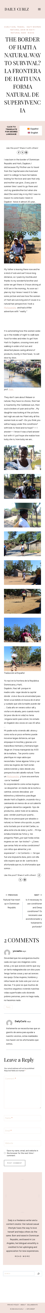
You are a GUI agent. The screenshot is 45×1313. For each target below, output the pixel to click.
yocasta (17, 951)
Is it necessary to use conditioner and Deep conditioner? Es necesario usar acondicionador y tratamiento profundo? (34, 911)
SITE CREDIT (30, 1309)
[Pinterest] (26, 152)
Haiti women (34, 27)
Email (8, 1130)
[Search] (38, 1274)
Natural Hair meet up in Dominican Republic (11, 901)
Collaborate (32, 1305)
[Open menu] (39, 9)
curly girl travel (14, 27)
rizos (31, 33)
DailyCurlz (20, 1021)
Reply (8, 1007)
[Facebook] (19, 152)
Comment (10, 1078)
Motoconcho (10, 307)
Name (8, 1118)
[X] (22, 152)
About (23, 1305)
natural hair (18, 33)
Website (9, 1143)
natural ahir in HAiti (22, 30)
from (11, 389)
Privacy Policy (13, 1305)
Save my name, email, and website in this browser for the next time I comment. (22, 1153)
